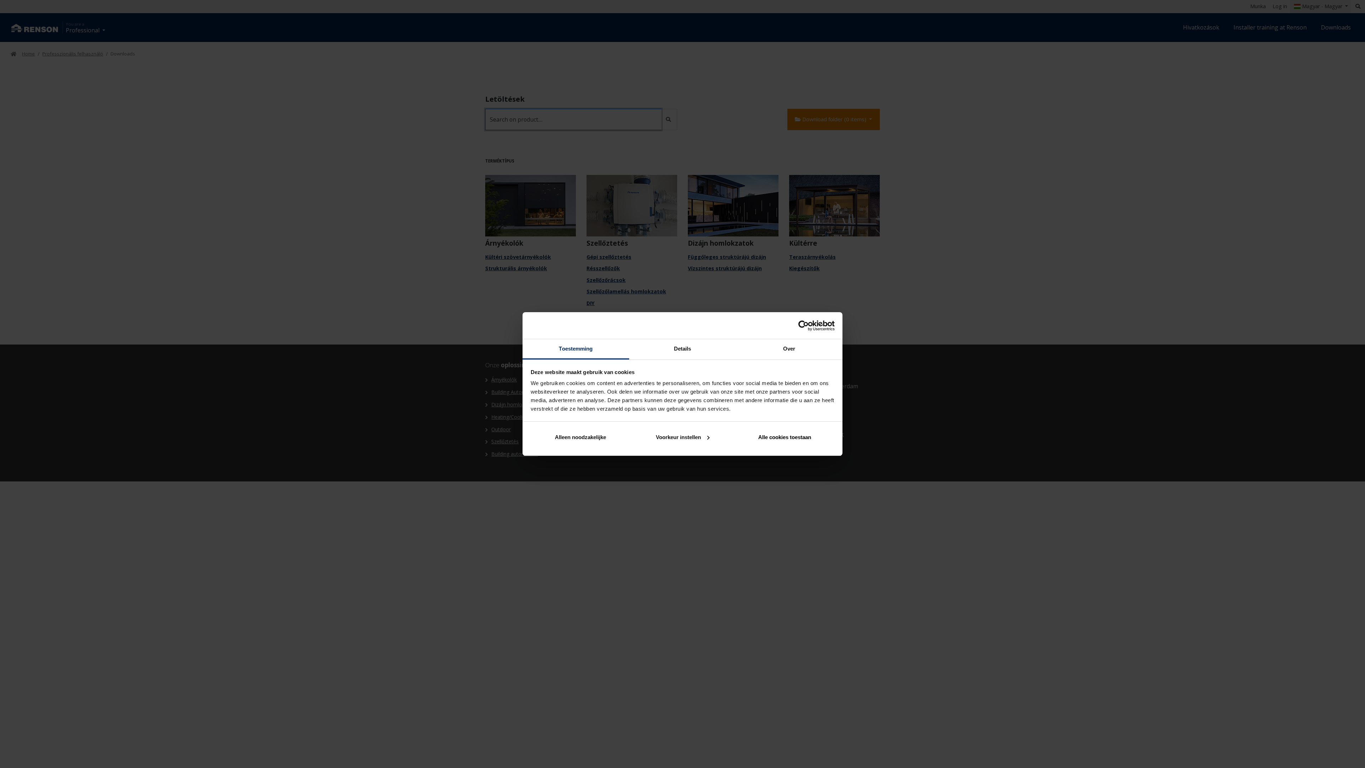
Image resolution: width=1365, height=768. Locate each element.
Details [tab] (682, 349)
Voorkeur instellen (678, 437)
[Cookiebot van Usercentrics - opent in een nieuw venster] (803, 325)
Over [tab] (789, 349)
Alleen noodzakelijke (580, 437)
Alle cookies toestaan (784, 437)
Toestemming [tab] (576, 349)
